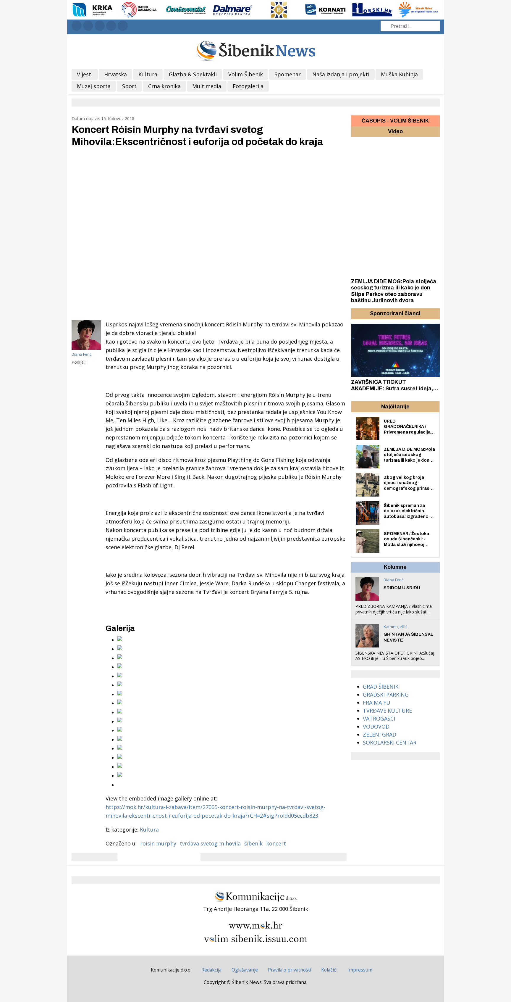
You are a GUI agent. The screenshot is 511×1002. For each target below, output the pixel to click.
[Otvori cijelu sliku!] (209, 233)
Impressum (359, 969)
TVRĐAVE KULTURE (387, 710)
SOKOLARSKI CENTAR (389, 742)
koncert (276, 843)
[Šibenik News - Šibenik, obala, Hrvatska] (256, 50)
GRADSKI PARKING (386, 694)
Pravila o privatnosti (289, 969)
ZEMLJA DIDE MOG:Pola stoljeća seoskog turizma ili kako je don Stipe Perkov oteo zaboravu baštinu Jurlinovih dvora (393, 291)
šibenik (253, 843)
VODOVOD (376, 726)
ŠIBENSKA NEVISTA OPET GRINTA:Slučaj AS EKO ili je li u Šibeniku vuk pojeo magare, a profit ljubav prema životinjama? (394, 661)
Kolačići (329, 969)
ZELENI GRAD (379, 734)
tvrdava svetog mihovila (210, 843)
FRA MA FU (376, 702)
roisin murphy (158, 843)
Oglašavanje (245, 969)
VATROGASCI (379, 718)
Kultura (149, 829)
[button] (356, 313)
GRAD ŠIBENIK (380, 686)
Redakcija (211, 969)
